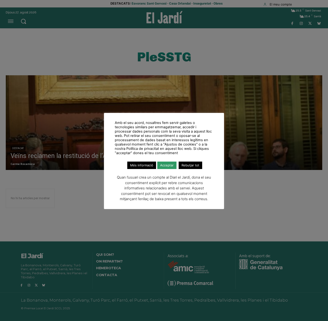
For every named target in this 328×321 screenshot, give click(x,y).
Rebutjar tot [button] (190, 165)
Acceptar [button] (167, 165)
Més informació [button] (141, 165)
